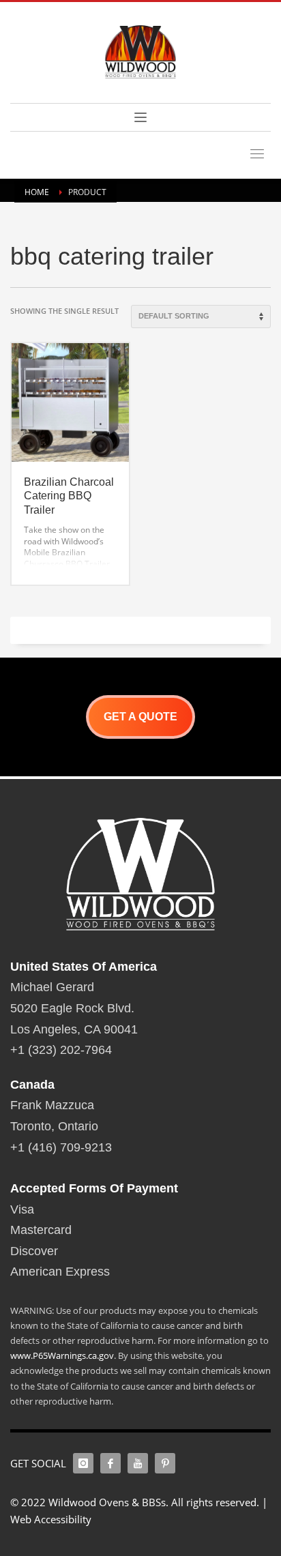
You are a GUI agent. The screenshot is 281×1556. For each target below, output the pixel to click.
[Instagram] (83, 1463)
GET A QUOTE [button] (140, 716)
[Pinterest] (165, 1463)
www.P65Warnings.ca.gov (62, 1355)
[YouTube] (138, 1463)
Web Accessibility (50, 1519)
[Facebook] (110, 1463)
